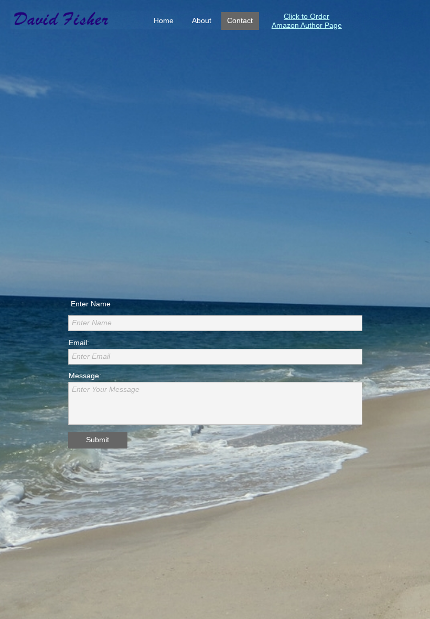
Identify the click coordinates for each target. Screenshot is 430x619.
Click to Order (306, 16)
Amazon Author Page (307, 25)
